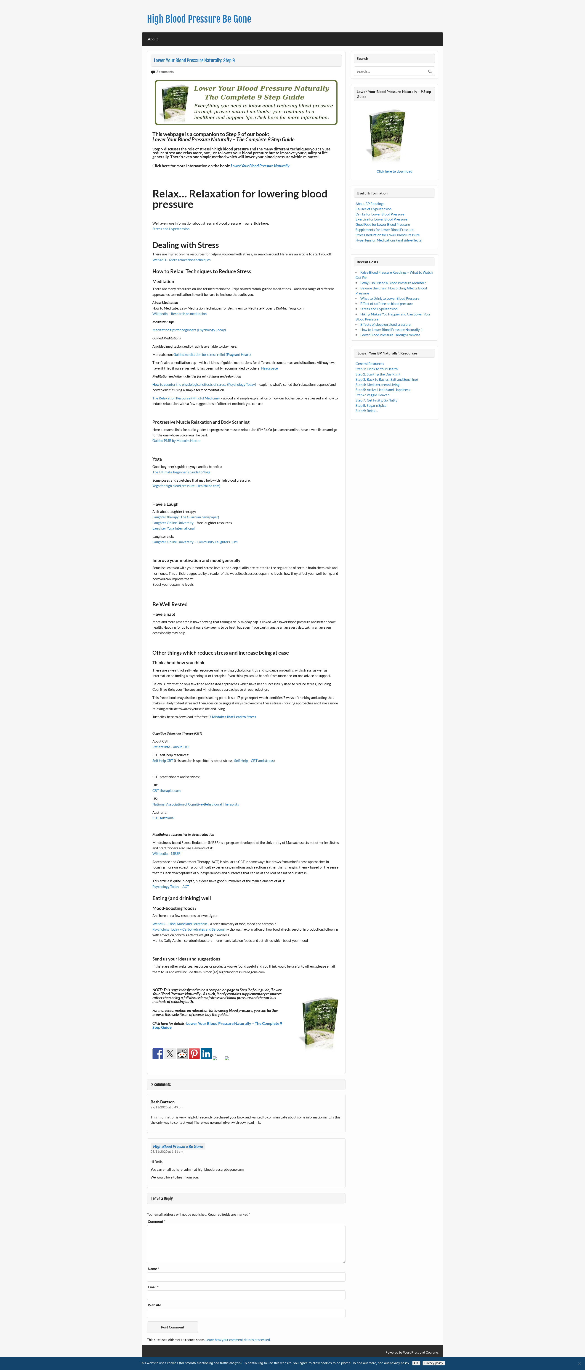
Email (153, 1287)
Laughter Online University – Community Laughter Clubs (195, 542)
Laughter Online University (173, 523)
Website (154, 1305)
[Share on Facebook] (157, 1053)
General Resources (370, 364)
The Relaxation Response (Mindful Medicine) (186, 398)
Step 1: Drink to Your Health (377, 369)
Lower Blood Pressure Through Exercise (390, 335)
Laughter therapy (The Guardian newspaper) (185, 517)
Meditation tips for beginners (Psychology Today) (189, 330)
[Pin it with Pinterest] (194, 1053)
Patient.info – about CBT (170, 747)
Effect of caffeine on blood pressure (386, 304)
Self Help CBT (162, 760)
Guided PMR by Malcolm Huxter (176, 440)
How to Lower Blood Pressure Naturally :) (391, 330)
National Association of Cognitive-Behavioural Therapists (195, 804)
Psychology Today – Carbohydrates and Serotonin (189, 929)
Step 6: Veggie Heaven (372, 395)
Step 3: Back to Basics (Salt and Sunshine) (387, 379)
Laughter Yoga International (173, 528)
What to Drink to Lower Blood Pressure (389, 298)
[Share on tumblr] (218, 1061)
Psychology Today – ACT (170, 886)
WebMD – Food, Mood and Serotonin (179, 924)
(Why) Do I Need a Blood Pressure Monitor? (393, 283)
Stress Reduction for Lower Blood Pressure (388, 235)
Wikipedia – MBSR (166, 853)
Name (153, 1268)
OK (416, 1363)
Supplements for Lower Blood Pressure (385, 230)
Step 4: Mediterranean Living (377, 385)
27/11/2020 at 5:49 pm (167, 1107)
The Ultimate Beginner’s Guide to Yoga (181, 472)
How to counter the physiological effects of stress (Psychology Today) (204, 384)
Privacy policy (433, 1363)
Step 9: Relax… (367, 411)
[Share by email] (230, 1061)
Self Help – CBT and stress (254, 760)
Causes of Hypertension (373, 209)
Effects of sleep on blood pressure (385, 324)
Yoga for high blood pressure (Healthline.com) (186, 486)
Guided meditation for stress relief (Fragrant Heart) (212, 354)
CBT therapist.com (166, 790)
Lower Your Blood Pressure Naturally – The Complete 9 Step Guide (217, 1025)
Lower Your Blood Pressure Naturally (260, 165)
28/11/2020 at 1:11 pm (167, 1151)
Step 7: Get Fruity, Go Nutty (376, 400)
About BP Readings (370, 204)
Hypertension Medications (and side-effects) (389, 240)
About (153, 39)
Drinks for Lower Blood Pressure (380, 214)
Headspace (269, 368)
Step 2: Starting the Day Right (378, 374)
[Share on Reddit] (182, 1053)
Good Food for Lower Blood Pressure (383, 224)
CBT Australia (163, 818)
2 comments (165, 71)
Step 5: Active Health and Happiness (383, 390)
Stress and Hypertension (170, 229)
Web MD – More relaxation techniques (181, 260)
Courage (432, 1352)
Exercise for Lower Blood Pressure (381, 219)
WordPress (411, 1352)
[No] (579, 1363)
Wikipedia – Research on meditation (179, 314)
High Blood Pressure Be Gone (199, 19)
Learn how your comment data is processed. (238, 1340)
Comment (156, 1221)
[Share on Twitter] (170, 1053)
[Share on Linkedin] (206, 1053)
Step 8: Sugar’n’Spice (371, 405)
